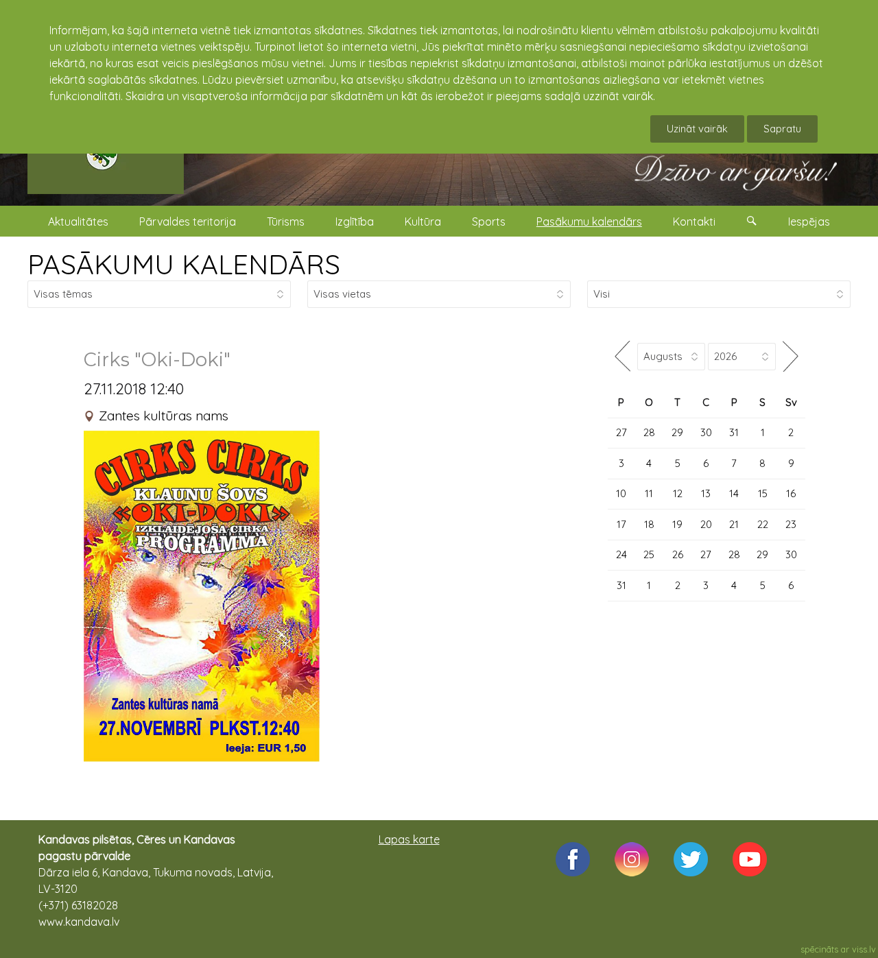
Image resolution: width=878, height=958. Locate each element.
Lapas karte (409, 839)
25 (648, 554)
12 (678, 493)
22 (762, 524)
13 (706, 493)
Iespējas (809, 221)
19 (677, 524)
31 (734, 432)
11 (649, 493)
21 (734, 524)
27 (621, 432)
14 (734, 493)
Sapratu (782, 128)
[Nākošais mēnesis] (790, 356)
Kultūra (423, 221)
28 (649, 432)
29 (677, 432)
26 (677, 554)
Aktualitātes (78, 221)
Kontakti (694, 221)
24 (621, 554)
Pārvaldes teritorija (187, 221)
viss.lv (864, 949)
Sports (489, 221)
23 (790, 524)
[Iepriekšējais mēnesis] (622, 356)
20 (706, 524)
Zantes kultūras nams (163, 415)
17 (621, 524)
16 (791, 493)
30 (706, 432)
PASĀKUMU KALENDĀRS (183, 264)
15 (763, 493)
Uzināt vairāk (697, 128)
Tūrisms (286, 221)
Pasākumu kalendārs (589, 221)
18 (649, 524)
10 (621, 493)
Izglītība (354, 221)
